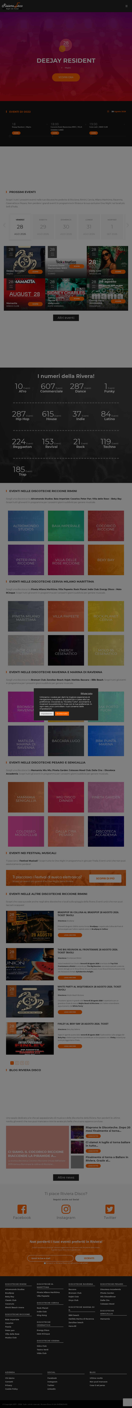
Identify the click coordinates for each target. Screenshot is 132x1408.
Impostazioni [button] (46, 714)
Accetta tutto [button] (62, 714)
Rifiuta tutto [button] (86, 693)
